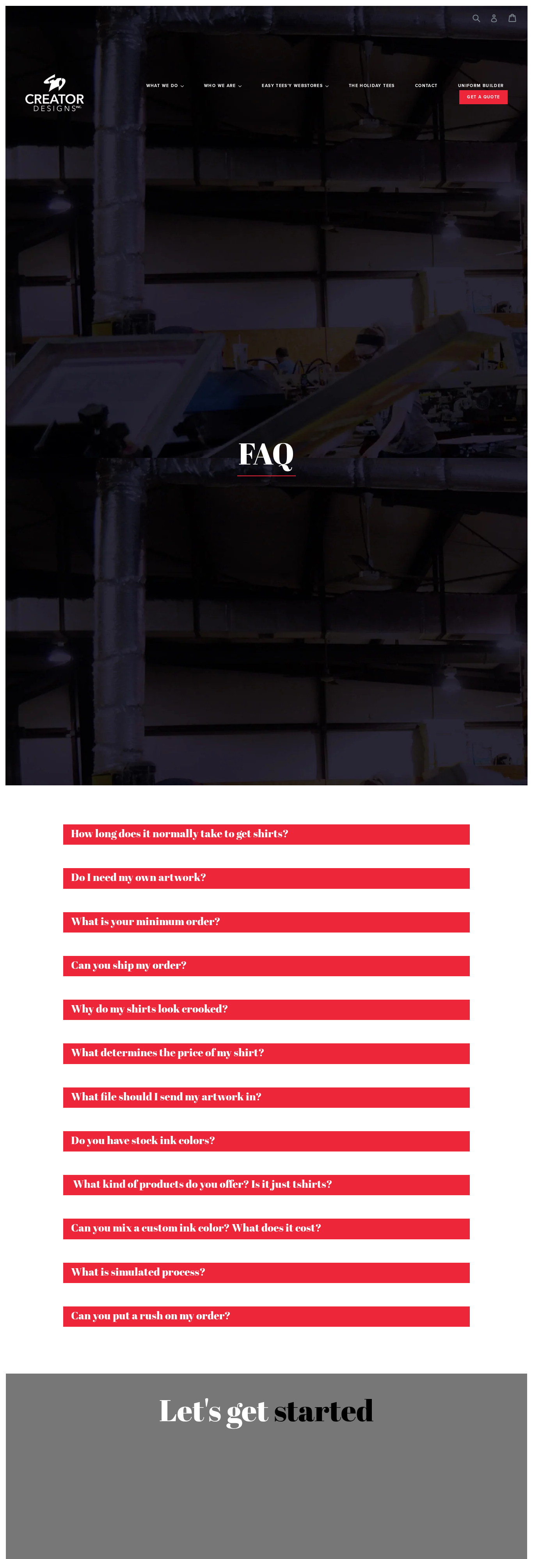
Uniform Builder (481, 85)
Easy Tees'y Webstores (293, 85)
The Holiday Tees (372, 85)
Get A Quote (483, 97)
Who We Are (221, 85)
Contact (426, 85)
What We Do (163, 85)
